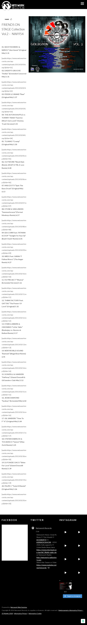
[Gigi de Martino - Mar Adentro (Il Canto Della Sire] (65, 572)
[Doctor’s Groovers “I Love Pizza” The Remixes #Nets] (79, 545)
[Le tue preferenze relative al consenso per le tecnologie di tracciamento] (83, 621)
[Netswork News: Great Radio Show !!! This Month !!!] (65, 586)
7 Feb (37, 531)
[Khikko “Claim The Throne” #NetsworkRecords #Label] (79, 572)
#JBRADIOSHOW (43, 542)
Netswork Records (44, 528)
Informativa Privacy (20, 613)
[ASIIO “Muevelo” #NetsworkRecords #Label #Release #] (65, 559)
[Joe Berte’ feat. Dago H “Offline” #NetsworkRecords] (65, 532)
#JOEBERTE (41, 540)
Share (7, 19)
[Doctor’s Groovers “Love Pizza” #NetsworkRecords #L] (79, 559)
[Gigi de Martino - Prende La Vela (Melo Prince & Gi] (79, 532)
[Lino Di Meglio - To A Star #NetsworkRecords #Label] (65, 545)
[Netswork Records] (13, 9)
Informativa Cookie (35, 613)
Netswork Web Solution (19, 607)
